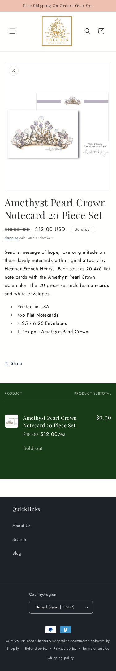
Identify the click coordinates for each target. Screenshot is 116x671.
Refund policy (36, 648)
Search (19, 539)
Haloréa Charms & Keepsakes (45, 640)
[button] (12, 31)
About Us (21, 525)
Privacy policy (65, 648)
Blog (16, 553)
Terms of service (96, 648)
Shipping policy (61, 657)
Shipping (12, 237)
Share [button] (16, 363)
